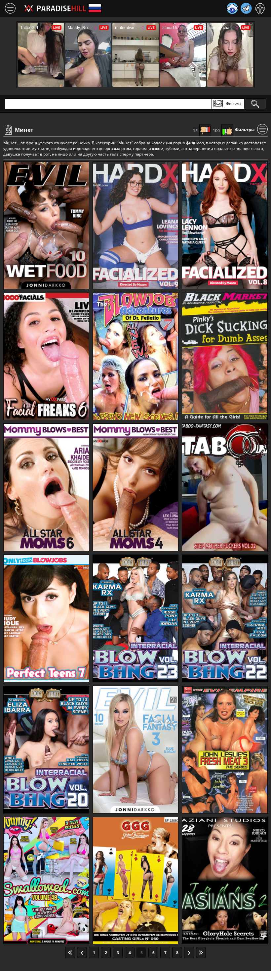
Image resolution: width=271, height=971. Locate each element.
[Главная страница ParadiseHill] (55, 8)
